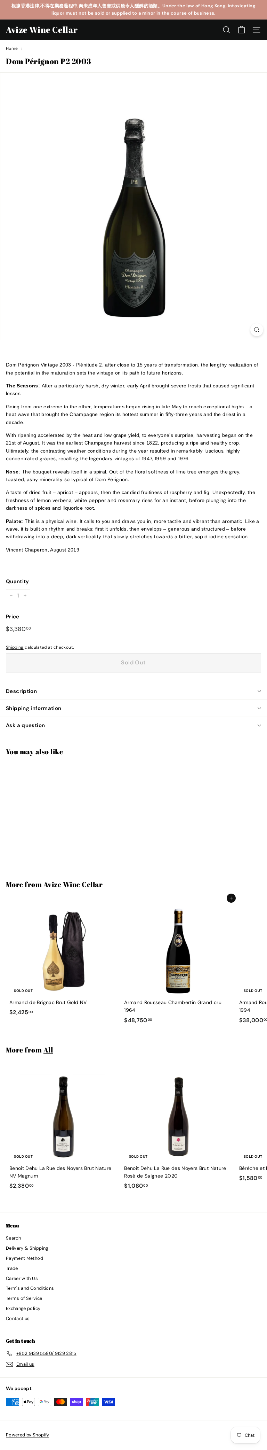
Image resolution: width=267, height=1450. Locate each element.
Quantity (17, 581)
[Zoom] (256, 329)
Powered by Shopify (27, 1435)
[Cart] (241, 30)
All (48, 1050)
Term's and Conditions (30, 1288)
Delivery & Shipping (27, 1248)
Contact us (18, 1318)
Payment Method (24, 1258)
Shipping (15, 647)
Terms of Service (24, 1298)
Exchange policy (23, 1308)
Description (21, 691)
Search (13, 1238)
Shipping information (34, 708)
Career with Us (22, 1278)
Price (12, 616)
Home (12, 48)
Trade (12, 1268)
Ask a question (25, 725)
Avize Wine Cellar (42, 29)
